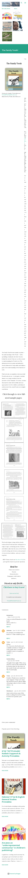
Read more (5, 770)
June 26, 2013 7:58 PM (13, 660)
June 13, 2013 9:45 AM (17, 642)
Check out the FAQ (13, 593)
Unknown (9, 630)
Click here (25, 140)
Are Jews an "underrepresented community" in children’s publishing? (13, 846)
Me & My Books (6, 8)
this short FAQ (19, 559)
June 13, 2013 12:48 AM (19, 630)
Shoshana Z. (10, 691)
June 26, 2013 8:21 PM (17, 676)
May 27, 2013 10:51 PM (14, 617)
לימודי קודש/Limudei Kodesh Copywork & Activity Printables (11, 753)
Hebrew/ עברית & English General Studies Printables (13, 799)
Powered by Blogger (14, 873)
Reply (8, 627)
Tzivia (8, 642)
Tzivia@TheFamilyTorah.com (9, 94)
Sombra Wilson (11, 659)
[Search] (21, 3)
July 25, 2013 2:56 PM (20, 691)
